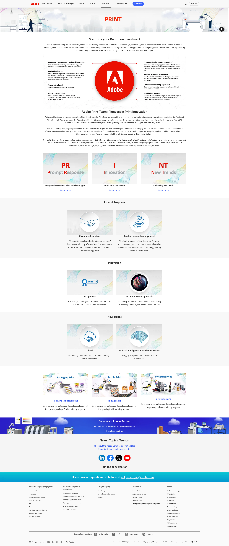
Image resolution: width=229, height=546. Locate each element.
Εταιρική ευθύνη (172, 507)
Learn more (65, 190)
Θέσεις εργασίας (171, 497)
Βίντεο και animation (35, 500)
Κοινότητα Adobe (137, 497)
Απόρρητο (139, 542)
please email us (116, 431)
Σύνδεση (194, 4)
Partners (92, 4)
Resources (105, 4)
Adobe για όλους (172, 523)
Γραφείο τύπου (171, 504)
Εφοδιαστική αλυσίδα (173, 513)
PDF (30, 504)
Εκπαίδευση (101, 491)
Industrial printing (163, 399)
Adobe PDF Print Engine (66, 4)
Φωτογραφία (32, 494)
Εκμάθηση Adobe (137, 500)
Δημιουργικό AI (33, 491)
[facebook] (48, 542)
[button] (186, 4)
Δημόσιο (100, 497)
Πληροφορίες (171, 494)
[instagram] (53, 542)
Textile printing (114, 400)
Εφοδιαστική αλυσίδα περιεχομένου (73, 496)
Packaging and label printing (65, 400)
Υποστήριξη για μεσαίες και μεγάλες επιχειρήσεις (146, 504)
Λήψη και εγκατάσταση (139, 494)
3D (29, 507)
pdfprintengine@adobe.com (137, 477)
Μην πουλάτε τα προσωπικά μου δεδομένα (178, 542)
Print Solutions (47, 4)
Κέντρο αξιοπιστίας (172, 516)
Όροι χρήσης (147, 542)
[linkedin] (61, 542)
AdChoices (197, 542)
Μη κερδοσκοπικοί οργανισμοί (106, 494)
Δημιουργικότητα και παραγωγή (72, 503)
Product (81, 4)
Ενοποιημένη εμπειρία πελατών (72, 499)
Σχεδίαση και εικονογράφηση (37, 497)
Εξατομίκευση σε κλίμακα (70, 493)
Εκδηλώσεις (170, 500)
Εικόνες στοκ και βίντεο (35, 513)
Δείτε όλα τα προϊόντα (35, 516)
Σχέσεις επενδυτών (172, 510)
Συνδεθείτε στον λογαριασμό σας (176, 491)
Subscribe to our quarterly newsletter (114, 449)
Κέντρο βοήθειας (137, 491)
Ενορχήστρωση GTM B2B (70, 506)
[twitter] (57, 542)
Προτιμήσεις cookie (158, 542)
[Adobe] (35, 4)
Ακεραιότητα (170, 520)
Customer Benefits (121, 4)
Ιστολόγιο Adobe (172, 526)
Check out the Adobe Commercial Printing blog (114, 446)
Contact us (138, 4)
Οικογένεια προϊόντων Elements (38, 510)
